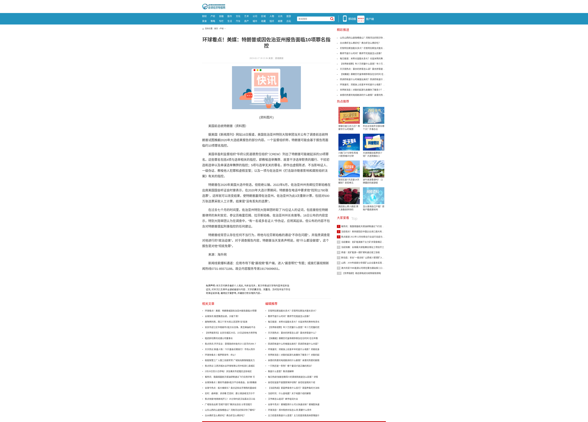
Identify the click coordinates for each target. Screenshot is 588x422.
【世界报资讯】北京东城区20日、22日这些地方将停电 (231, 333)
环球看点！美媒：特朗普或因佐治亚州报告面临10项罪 (231, 310)
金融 (221, 16)
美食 (204, 21)
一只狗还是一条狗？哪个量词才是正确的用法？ (290, 366)
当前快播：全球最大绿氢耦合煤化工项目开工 (361, 247)
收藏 (263, 21)
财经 (204, 16)
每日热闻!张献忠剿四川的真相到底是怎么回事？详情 (293, 377)
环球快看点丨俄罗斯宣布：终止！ (221, 355)
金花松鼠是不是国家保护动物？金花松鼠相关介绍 (291, 382)
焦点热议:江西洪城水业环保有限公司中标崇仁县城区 (230, 366)
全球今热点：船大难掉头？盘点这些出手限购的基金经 (230, 388)
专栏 (221, 21)
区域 (263, 16)
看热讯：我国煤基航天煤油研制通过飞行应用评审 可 (230, 377)
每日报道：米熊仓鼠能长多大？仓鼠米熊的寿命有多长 (293, 321)
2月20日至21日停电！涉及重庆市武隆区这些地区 (228, 371)
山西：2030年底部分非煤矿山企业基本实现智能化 (363, 263)
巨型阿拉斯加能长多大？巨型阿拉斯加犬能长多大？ (292, 310)
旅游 (288, 16)
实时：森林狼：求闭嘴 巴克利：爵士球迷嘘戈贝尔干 (230, 393)
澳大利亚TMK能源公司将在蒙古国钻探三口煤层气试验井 (366, 268)
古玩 (288, 21)
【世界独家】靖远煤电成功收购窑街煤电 (359, 273)
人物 (272, 16)
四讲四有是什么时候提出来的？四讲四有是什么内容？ (293, 344)
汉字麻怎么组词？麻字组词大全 (283, 399)
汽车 (238, 21)
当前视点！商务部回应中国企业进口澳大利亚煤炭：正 (365, 231)
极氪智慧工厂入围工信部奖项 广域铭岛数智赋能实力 (230, 360)
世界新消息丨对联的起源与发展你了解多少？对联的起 (293, 355)
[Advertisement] (305, 6)
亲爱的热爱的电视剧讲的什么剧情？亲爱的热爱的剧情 (293, 360)
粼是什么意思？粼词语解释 (281, 371)
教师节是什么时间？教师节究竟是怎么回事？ (289, 316)
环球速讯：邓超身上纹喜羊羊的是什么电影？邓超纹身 (293, 349)
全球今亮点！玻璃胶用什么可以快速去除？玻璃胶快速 (293, 404)
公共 (280, 16)
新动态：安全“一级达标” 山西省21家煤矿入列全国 (363, 257)
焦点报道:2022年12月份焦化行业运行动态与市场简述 (364, 237)
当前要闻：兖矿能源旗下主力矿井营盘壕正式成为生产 (365, 242)
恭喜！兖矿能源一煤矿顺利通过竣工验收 (359, 252)
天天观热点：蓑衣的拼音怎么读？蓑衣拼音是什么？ (292, 333)
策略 (213, 21)
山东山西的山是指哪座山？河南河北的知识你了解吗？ (230, 410)
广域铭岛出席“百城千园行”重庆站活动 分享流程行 (228, 404)
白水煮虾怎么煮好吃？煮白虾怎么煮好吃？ (225, 415)
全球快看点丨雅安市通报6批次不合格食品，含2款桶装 (231, 382)
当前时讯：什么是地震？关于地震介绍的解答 (289, 393)
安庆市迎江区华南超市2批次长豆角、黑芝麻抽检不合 (230, 327)
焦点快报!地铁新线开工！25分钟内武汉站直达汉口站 (230, 399)
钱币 (272, 21)
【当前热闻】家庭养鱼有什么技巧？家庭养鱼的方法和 (293, 388)
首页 (216, 29)
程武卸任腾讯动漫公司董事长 (219, 338)
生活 (229, 21)
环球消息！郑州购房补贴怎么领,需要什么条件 (289, 410)
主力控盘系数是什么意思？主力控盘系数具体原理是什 (293, 415)
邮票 (280, 21)
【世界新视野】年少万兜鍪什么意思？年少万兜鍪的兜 (293, 327)
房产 (246, 21)
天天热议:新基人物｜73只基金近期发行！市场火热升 (230, 349)
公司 (255, 16)
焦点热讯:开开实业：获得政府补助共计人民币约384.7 (230, 344)
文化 (238, 16)
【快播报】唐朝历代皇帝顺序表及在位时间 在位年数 (293, 338)
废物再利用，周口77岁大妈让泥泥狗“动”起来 (226, 321)
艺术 (246, 16)
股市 (229, 16)
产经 (213, 16)
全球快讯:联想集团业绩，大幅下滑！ (222, 316)
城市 (255, 21)
